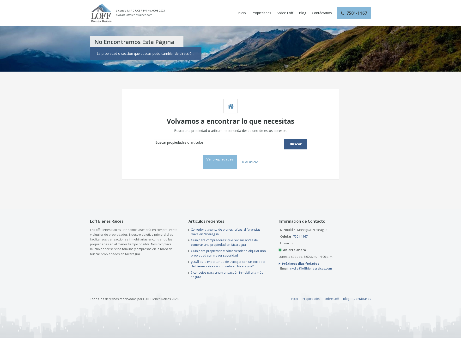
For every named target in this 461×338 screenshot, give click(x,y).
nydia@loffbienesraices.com (134, 15)
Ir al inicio (250, 162)
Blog (302, 13)
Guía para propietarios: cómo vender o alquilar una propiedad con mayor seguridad (228, 253)
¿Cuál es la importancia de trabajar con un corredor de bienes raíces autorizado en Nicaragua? (228, 263)
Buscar (296, 144)
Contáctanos (322, 13)
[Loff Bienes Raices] (101, 13)
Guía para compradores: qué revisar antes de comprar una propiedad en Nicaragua (224, 242)
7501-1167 (300, 236)
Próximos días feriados (300, 263)
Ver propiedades (219, 159)
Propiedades (261, 13)
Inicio (242, 13)
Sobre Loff (285, 13)
